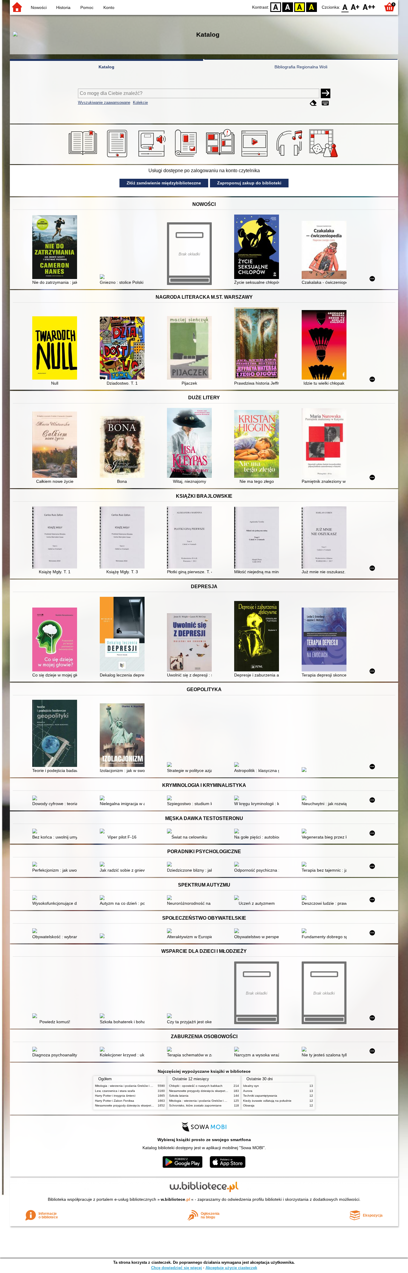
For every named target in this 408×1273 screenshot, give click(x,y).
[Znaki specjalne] (325, 103)
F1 (355, 6)
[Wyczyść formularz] (313, 103)
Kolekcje (140, 102)
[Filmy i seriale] (256, 157)
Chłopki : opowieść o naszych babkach (196, 1085)
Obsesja (248, 1105)
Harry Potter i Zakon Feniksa (114, 1100)
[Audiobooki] (152, 157)
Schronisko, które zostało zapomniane (195, 1105)
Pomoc (86, 7)
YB (299, 6)
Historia (63, 7)
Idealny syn (251, 1085)
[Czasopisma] (187, 157)
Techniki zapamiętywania (260, 1095)
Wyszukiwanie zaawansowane (104, 102)
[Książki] (84, 157)
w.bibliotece (175, 1199)
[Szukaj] (325, 93)
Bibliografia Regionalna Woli (300, 66)
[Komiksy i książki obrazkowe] (221, 157)
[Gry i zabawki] (324, 157)
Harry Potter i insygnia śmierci (115, 1095)
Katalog (106, 66)
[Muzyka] (290, 157)
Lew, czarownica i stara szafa (115, 1090)
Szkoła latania (178, 1095)
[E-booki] (118, 157)
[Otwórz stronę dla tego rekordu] (56, 247)
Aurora (247, 1090)
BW (288, 6)
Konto (108, 7)
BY (311, 6)
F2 (369, 6)
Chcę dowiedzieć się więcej (176, 1268)
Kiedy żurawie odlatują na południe (267, 1100)
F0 (345, 6)
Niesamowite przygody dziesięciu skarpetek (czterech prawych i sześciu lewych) (149, 1105)
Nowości (39, 7)
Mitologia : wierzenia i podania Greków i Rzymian (128, 1085)
